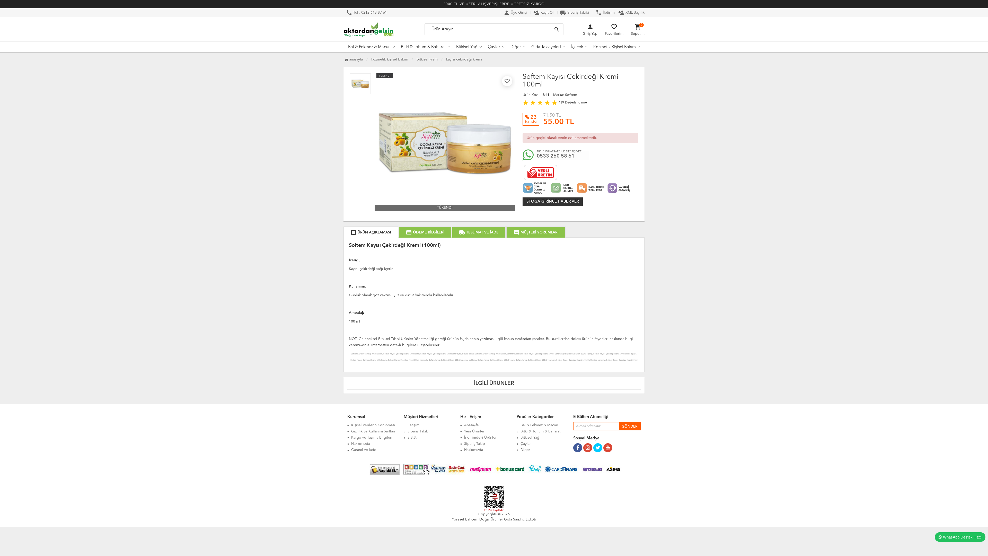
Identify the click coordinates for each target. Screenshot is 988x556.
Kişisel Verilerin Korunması (373, 425)
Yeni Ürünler (474, 431)
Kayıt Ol (543, 12)
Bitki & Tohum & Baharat (423, 47)
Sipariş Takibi (574, 12)
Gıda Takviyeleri (546, 47)
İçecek (577, 47)
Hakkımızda (360, 444)
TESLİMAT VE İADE (479, 232)
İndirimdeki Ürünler (480, 437)
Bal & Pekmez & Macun (369, 47)
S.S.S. (412, 437)
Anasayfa (355, 59)
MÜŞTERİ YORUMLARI (536, 232)
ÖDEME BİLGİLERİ (425, 232)
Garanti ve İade (363, 450)
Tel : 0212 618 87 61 (366, 12)
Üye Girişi (515, 12)
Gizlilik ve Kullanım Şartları (373, 431)
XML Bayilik (631, 12)
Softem (571, 95)
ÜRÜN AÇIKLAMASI (370, 232)
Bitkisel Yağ (467, 47)
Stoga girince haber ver (552, 202)
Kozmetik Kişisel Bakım (614, 47)
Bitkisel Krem (427, 59)
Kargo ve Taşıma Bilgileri (371, 437)
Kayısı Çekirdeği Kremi (464, 59)
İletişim (605, 12)
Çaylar (494, 47)
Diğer (515, 47)
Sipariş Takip (474, 444)
